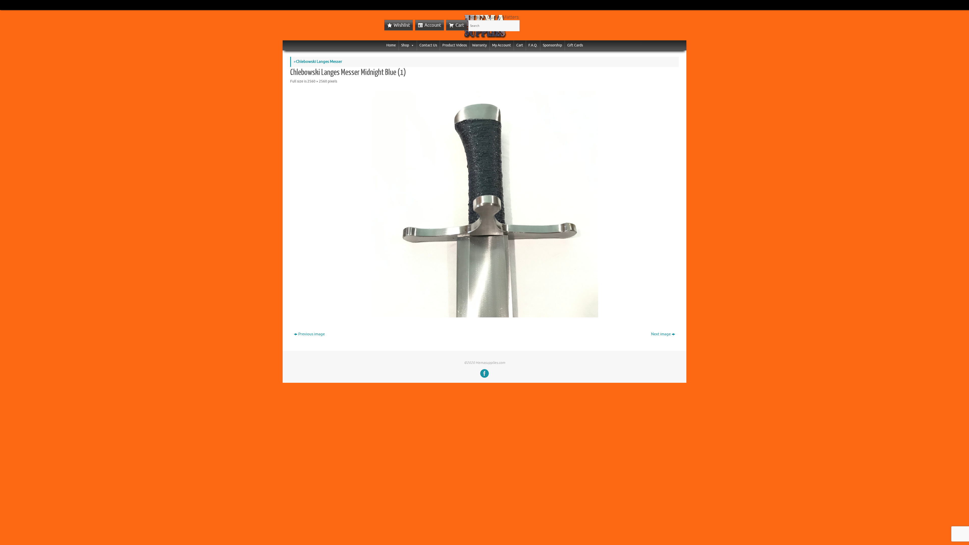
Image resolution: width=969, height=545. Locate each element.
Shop (405, 45)
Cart (459, 25)
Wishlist (402, 25)
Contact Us (428, 45)
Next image (661, 334)
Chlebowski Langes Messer (317, 61)
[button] (411, 45)
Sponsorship (552, 45)
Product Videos (454, 45)
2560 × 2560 (317, 81)
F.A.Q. (532, 45)
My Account (501, 45)
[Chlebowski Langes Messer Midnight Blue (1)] (484, 203)
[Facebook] (484, 373)
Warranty (479, 45)
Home (391, 45)
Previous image (311, 334)
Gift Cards (575, 45)
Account (432, 25)
